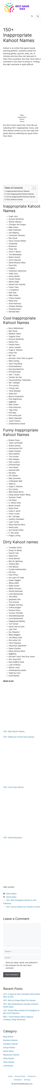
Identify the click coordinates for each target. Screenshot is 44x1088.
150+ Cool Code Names (13, 787)
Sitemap (27, 1080)
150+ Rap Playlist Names (14, 731)
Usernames (8, 1066)
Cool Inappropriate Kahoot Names (20, 194)
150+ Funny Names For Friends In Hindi (23, 907)
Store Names (8, 1062)
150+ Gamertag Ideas (12, 837)
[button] (32, 16)
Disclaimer (18, 1080)
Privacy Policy (20, 1076)
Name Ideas (11, 894)
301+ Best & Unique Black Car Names (19, 1000)
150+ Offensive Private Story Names (18, 737)
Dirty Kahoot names (14, 199)
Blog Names (8, 1037)
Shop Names (8, 1058)
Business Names (10, 1040)
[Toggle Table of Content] (32, 188)
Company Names (10, 1044)
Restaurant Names (11, 1055)
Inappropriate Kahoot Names (17, 191)
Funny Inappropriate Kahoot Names (20, 197)
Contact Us (32, 1076)
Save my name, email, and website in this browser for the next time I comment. (22, 965)
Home (10, 1076)
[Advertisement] (22, 91)
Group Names (9, 1047)
